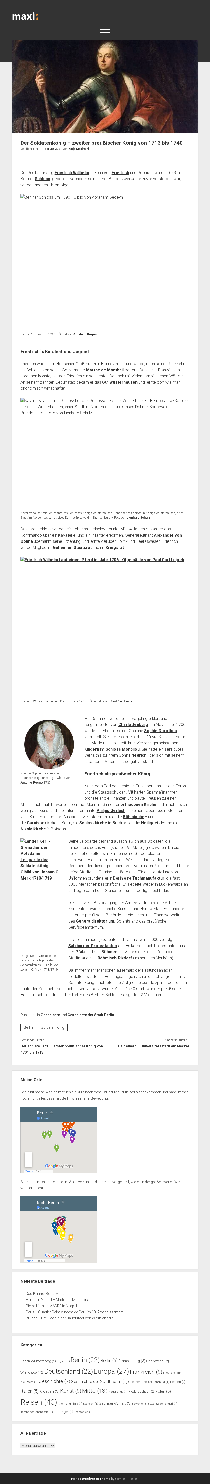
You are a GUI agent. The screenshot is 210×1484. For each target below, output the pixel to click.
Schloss (42, 178)
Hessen (177, 1382)
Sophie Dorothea (160, 730)
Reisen (38, 1402)
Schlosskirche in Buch (100, 822)
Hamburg (161, 1382)
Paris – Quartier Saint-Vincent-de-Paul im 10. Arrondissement (74, 1312)
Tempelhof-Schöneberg (36, 1412)
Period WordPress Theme (90, 1479)
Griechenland (140, 1382)
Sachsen (90, 1403)
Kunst (70, 1391)
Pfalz (80, 951)
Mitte (95, 1390)
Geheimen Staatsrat (72, 547)
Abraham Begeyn (85, 334)
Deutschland (68, 1371)
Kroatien (49, 1391)
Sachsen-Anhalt (115, 1403)
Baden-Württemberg (38, 1361)
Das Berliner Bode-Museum (48, 1294)
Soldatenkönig (52, 1027)
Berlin (28, 1027)
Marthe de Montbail (105, 369)
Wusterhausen (123, 382)
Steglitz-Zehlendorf (163, 1403)
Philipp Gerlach (111, 810)
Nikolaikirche (33, 829)
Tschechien (83, 1412)
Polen (163, 1391)
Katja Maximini (78, 149)
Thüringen (63, 1412)
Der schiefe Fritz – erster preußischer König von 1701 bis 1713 (61, 1049)
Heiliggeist (151, 822)
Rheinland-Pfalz (70, 1403)
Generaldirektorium (95, 921)
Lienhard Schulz (138, 517)
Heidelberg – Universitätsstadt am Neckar (154, 1046)
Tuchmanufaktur (148, 878)
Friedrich (120, 172)
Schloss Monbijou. (123, 749)
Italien (29, 1391)
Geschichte (50, 1015)
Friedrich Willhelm (72, 172)
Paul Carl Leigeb (122, 701)
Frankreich (146, 1372)
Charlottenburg (133, 724)
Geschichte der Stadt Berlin (91, 1015)
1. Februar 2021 (50, 149)
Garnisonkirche (42, 822)
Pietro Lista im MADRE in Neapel (51, 1306)
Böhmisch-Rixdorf (115, 958)
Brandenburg (131, 1361)
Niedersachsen (141, 1391)
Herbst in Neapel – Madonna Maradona (57, 1300)
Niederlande (118, 1391)
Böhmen (109, 951)
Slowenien (140, 1403)
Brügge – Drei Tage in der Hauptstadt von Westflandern (70, 1318)
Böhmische (133, 816)
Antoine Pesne (31, 782)
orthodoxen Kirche (138, 804)
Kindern (91, 749)
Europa (111, 1371)
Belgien (63, 1361)
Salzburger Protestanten (92, 945)
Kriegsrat (115, 547)
